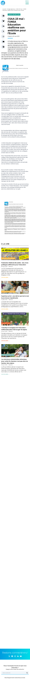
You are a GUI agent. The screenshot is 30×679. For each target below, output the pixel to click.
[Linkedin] (18, 656)
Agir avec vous (6, 323)
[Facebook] (12, 656)
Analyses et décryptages (8, 258)
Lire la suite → (5, 277)
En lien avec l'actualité (8, 354)
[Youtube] (21, 656)
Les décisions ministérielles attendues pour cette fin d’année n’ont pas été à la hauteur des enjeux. (14, 361)
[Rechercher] (27, 672)
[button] (3, 16)
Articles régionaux (11, 9)
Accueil (4, 9)
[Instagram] (15, 656)
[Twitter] (9, 656)
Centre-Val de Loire (14, 14)
